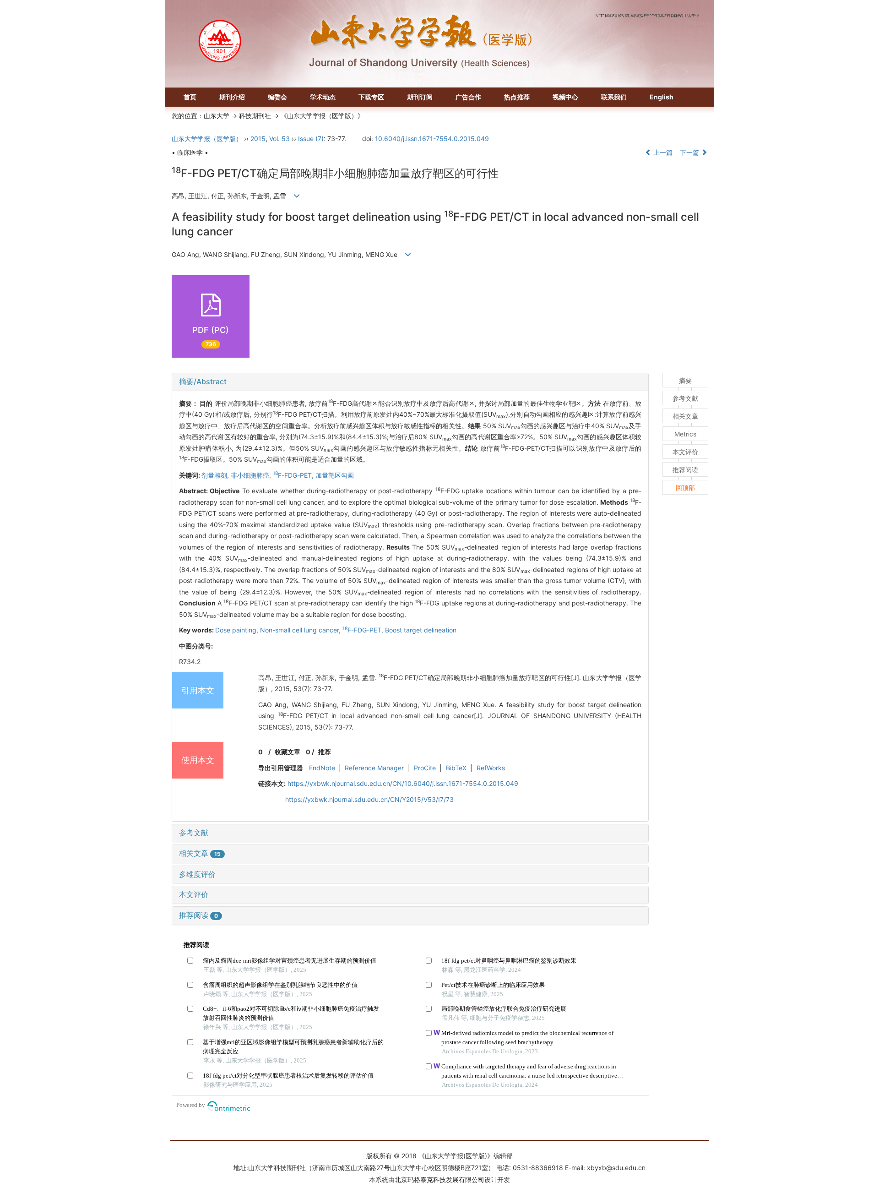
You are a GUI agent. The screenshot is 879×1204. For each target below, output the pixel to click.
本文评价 (193, 894)
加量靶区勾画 (334, 475)
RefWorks (491, 768)
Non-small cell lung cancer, (301, 630)
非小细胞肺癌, (252, 475)
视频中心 (565, 97)
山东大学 (216, 116)
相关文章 (200, 853)
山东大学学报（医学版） (207, 138)
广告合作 (468, 97)
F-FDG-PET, (294, 475)
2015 (258, 138)
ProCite (425, 768)
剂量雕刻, (216, 475)
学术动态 (323, 97)
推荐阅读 (198, 915)
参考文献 (193, 832)
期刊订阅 (420, 97)
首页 (190, 97)
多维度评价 (197, 874)
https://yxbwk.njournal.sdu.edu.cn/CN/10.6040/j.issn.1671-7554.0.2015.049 (403, 783)
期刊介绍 (232, 97)
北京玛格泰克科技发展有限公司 (439, 1179)
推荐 (324, 752)
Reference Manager (374, 768)
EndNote (322, 768)
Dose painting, (237, 630)
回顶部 (685, 487)
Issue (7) (311, 138)
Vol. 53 (279, 138)
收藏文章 (287, 752)
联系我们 (614, 97)
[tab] (410, 382)
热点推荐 (517, 97)
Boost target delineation (420, 630)
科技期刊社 (255, 116)
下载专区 (371, 97)
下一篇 (690, 152)
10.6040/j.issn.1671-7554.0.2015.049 (432, 138)
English (661, 97)
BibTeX (456, 768)
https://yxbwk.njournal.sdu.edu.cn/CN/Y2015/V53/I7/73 (369, 799)
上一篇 (662, 152)
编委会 (277, 97)
